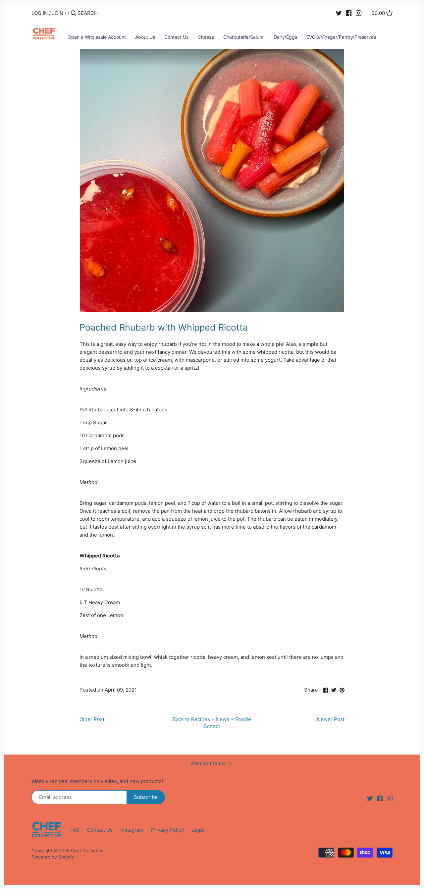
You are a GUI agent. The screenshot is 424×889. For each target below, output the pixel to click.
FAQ (75, 830)
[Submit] (73, 13)
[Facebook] (348, 13)
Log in (39, 13)
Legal (197, 830)
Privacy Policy (167, 830)
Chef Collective (87, 850)
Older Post (92, 719)
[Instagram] (358, 13)
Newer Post (330, 719)
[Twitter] (339, 13)
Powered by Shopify (53, 857)
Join (57, 13)
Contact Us (100, 830)
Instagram (131, 830)
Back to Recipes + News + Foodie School (212, 722)
